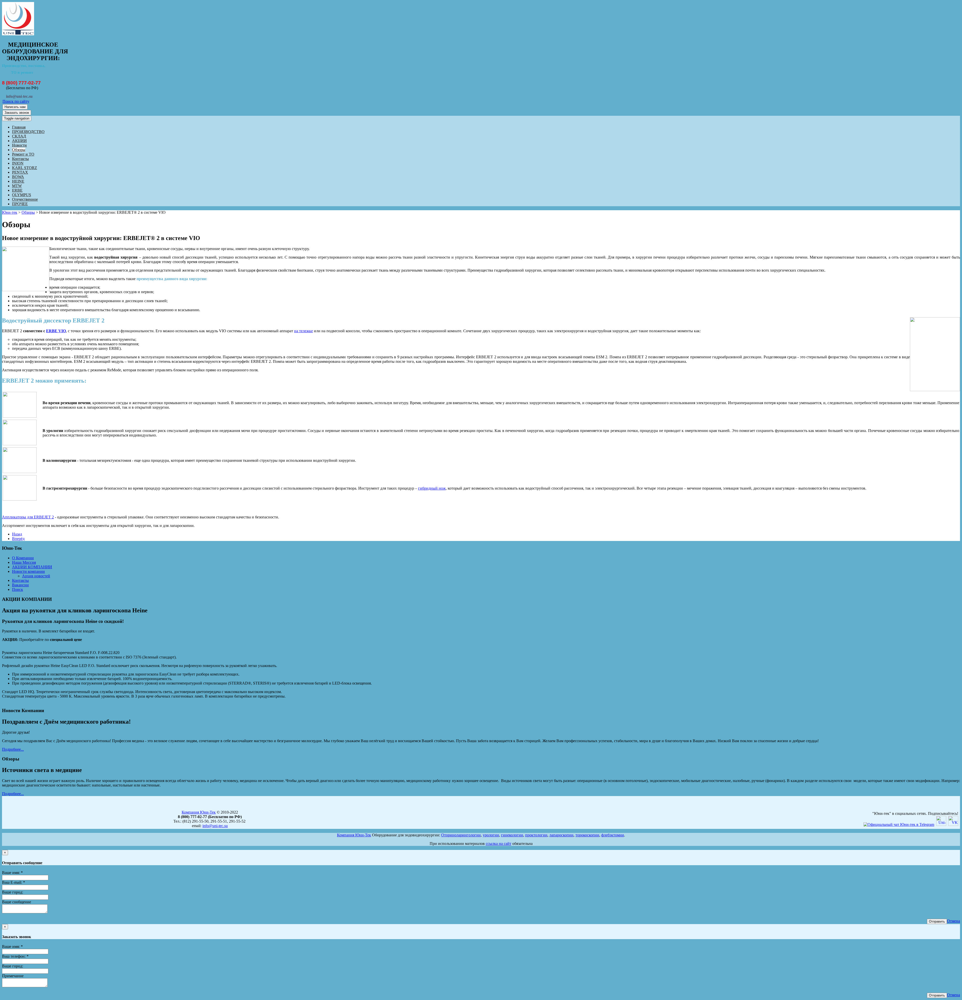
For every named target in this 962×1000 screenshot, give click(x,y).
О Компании (23, 558)
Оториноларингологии (461, 835)
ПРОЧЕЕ (20, 204)
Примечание (13, 976)
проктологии (536, 835)
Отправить (937, 921)
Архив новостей (36, 576)
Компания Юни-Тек (199, 812)
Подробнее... (13, 749)
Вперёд (18, 538)
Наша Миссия (24, 562)
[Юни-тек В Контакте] (953, 824)
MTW (17, 186)
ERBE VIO (56, 331)
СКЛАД (19, 136)
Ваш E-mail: (13, 882)
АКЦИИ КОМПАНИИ (32, 567)
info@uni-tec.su (215, 826)
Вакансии (20, 585)
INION (18, 163)
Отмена (953, 921)
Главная (19, 127)
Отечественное (25, 199)
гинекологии (512, 835)
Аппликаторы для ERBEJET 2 (28, 517)
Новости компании (28, 571)
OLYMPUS (21, 195)
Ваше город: (12, 892)
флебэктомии (612, 835)
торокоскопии (587, 835)
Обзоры (18, 150)
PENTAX (20, 172)
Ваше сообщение (16, 902)
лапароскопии (561, 835)
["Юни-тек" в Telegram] (899, 824)
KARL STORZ (24, 168)
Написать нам (15, 107)
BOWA (18, 177)
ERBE (17, 190)
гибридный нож (432, 488)
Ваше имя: (12, 872)
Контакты (20, 159)
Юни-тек (9, 212)
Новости (19, 145)
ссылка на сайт (498, 843)
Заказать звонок (17, 113)
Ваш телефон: (15, 956)
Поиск (17, 589)
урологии (491, 835)
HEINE (18, 181)
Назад (17, 534)
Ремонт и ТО (23, 154)
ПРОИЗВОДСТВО (28, 132)
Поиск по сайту (16, 101)
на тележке (303, 331)
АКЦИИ (19, 141)
